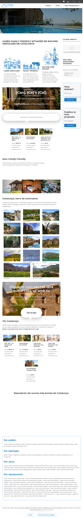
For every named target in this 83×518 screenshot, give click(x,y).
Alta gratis (70, 125)
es (74, 1)
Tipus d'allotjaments (72, 5)
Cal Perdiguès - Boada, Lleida (31, 369)
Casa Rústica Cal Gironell (30, 137)
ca (68, 1)
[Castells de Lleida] (7, 5)
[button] (6, 20)
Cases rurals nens (11, 188)
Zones (58, 5)
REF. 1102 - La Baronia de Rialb (16, 138)
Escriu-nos (70, 99)
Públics (48, 5)
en (79, 1)
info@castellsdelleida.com (72, 97)
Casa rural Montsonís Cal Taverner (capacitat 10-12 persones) (39, 345)
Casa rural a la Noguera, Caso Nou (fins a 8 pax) (46, 138)
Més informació (48, 510)
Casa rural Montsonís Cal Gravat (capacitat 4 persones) (53, 345)
